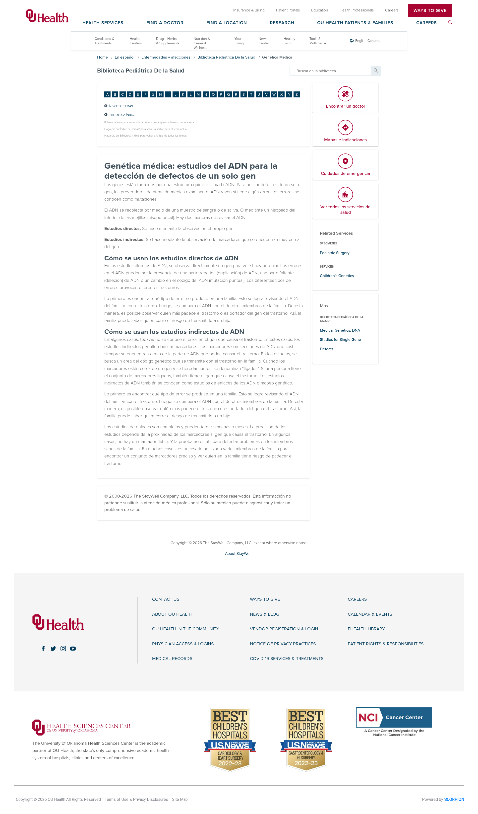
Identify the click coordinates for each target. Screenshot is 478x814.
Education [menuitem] (319, 10)
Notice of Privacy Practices (283, 644)
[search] (330, 70)
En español (124, 57)
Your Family (239, 41)
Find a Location (226, 22)
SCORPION (454, 799)
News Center (264, 41)
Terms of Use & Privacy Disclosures (136, 799)
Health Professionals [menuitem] (357, 10)
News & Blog (264, 614)
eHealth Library (366, 629)
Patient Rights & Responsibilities (386, 644)
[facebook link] (43, 649)
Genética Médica (277, 57)
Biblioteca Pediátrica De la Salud (226, 57)
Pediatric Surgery (335, 253)
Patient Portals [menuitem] (288, 10)
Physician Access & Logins (183, 644)
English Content (367, 41)
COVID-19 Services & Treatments (287, 658)
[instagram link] (63, 649)
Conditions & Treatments (104, 41)
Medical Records (172, 658)
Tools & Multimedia (317, 41)
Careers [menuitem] (392, 10)
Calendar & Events (370, 614)
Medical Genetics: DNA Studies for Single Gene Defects (340, 340)
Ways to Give (265, 599)
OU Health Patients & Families (355, 22)
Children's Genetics (337, 276)
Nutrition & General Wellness (202, 43)
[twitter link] (53, 649)
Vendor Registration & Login (284, 629)
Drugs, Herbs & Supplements (167, 41)
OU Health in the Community (185, 629)
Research (282, 22)
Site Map (180, 799)
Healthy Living (289, 41)
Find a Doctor (164, 22)
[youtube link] (73, 649)
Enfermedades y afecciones (165, 57)
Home (102, 57)
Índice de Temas (121, 106)
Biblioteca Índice (122, 115)
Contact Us (165, 599)
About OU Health (172, 614)
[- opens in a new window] (81, 727)
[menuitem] (450, 22)
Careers (426, 22)
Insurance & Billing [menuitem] (249, 10)
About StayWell (238, 553)
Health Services (103, 22)
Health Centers (136, 41)
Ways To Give (430, 10)
